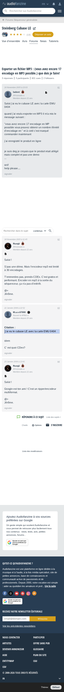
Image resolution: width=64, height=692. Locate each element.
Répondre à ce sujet (33, 417)
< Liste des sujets (53, 417)
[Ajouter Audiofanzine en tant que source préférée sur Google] (17, 542)
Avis (24, 41)
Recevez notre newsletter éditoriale (22, 611)
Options (38, 425)
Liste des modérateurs (32, 451)
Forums (33, 41)
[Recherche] (6, 11)
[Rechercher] (50, 231)
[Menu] (60, 11)
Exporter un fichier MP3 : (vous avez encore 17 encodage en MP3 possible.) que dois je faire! (31, 71)
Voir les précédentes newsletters (18, 626)
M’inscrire (42, 619)
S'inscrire (56, 425)
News (43, 41)
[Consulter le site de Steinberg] (34, 28)
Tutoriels (53, 41)
